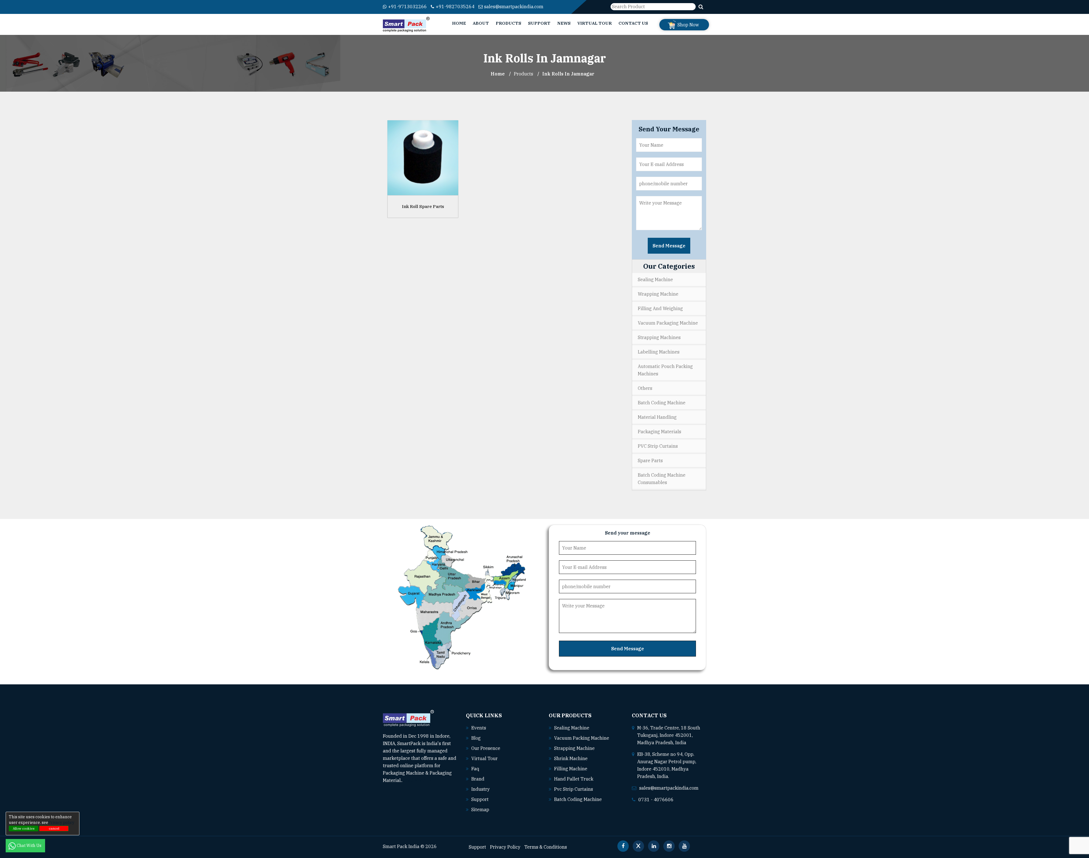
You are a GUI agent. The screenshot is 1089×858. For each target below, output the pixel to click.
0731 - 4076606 (656, 799)
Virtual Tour (594, 23)
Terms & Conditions (545, 847)
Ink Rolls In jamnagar (568, 74)
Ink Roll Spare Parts (423, 206)
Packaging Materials (659, 431)
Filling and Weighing (660, 308)
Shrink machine (571, 758)
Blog (476, 738)
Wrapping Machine (658, 294)
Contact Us (633, 23)
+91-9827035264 (455, 6)
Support (539, 23)
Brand (477, 779)
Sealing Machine (655, 279)
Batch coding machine (578, 799)
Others (645, 388)
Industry (480, 789)
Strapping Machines (659, 337)
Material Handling (657, 417)
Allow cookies (24, 828)
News (564, 23)
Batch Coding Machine (661, 402)
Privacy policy (61, 822)
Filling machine (570, 768)
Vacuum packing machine (581, 738)
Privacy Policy (505, 847)
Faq (475, 768)
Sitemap (480, 809)
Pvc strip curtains (573, 789)
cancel (54, 828)
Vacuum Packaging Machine (668, 323)
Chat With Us (29, 845)
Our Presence (485, 748)
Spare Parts (650, 460)
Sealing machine (571, 728)
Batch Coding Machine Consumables (661, 478)
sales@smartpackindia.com (513, 6)
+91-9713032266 (407, 6)
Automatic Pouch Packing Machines (665, 370)
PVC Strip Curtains (658, 446)
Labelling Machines (658, 352)
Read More (414, 780)
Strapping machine (574, 748)
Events (478, 728)
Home (459, 23)
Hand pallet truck (573, 779)
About (481, 23)
